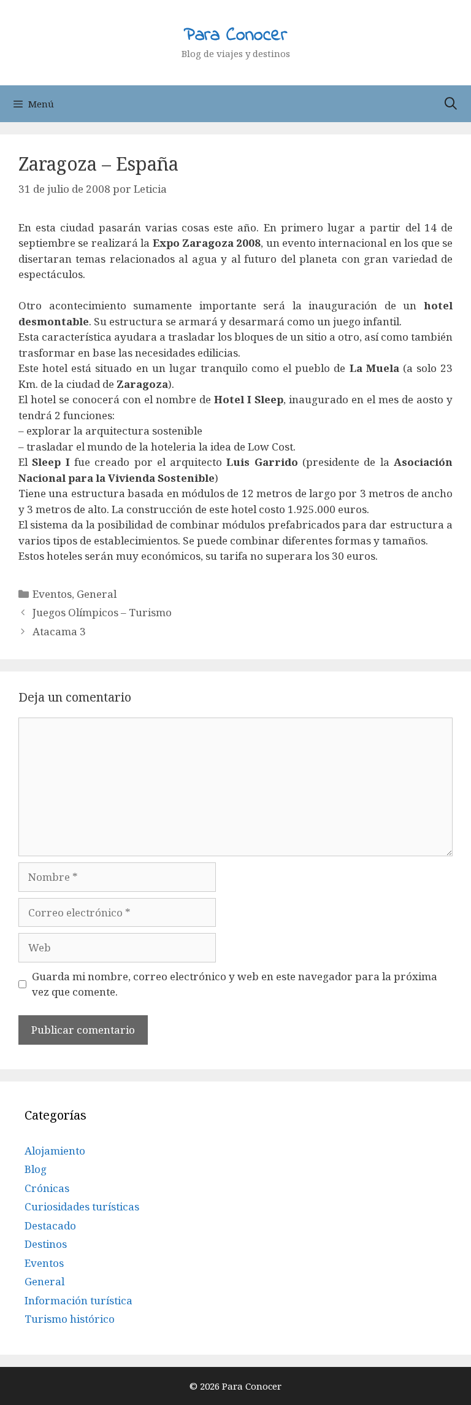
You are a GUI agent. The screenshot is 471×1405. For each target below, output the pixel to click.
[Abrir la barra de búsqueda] (451, 103)
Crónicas (47, 1188)
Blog (36, 1169)
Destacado (50, 1225)
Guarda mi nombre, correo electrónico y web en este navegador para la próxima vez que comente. (234, 984)
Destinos (46, 1244)
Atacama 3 (59, 631)
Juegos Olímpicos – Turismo (102, 612)
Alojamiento (55, 1151)
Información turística (78, 1300)
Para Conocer (235, 35)
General (97, 594)
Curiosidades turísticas (82, 1206)
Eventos (52, 594)
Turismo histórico (70, 1319)
